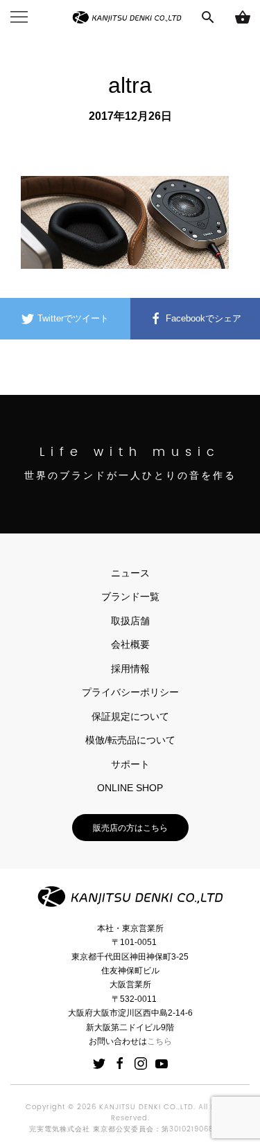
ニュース (130, 573)
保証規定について (130, 716)
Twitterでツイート (72, 318)
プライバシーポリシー (130, 692)
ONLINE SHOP (130, 787)
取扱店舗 (130, 620)
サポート (130, 764)
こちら (159, 1041)
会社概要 (130, 644)
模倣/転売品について (130, 739)
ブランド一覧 (130, 596)
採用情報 (130, 668)
